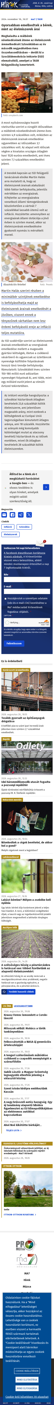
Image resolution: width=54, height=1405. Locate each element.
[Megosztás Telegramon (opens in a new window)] (21, 515)
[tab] (7, 1006)
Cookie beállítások (27, 1371)
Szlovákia (24, 527)
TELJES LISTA (12, 1130)
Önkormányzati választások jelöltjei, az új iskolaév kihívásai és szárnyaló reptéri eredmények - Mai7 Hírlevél (26, 1151)
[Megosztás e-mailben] (4, 515)
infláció (8, 527)
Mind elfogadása (27, 1388)
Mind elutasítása (27, 1379)
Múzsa (27, 1286)
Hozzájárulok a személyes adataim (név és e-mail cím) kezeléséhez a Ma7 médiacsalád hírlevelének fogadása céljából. (27, 605)
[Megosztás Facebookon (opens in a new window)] (12, 515)
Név (6, 574)
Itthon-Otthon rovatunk (19, 1214)
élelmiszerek (10, 534)
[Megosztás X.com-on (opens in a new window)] (29, 515)
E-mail (7, 586)
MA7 (27, 1273)
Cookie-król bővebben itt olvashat (27, 1396)
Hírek (27, 1280)
